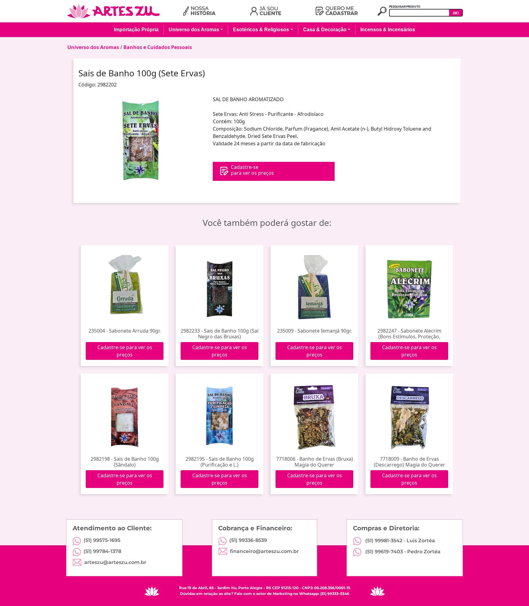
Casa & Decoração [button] (325, 29)
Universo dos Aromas (93, 47)
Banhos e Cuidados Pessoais (157, 47)
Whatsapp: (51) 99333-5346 (324, 593)
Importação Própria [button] (136, 29)
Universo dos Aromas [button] (194, 29)
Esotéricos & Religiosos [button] (261, 29)
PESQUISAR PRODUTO (404, 6)
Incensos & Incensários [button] (387, 29)
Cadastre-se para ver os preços (124, 351)
